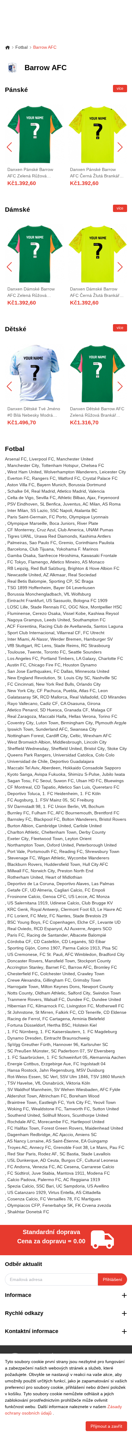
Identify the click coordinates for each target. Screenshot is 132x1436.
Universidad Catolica (73, 754)
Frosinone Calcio (23, 896)
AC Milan (91, 504)
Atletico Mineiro (65, 561)
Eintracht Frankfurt (25, 600)
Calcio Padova (21, 1179)
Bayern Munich (51, 484)
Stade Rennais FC (48, 606)
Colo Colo (105, 754)
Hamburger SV (98, 639)
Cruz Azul (46, 529)
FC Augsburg (20, 800)
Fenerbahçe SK (57, 1205)
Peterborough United (96, 845)
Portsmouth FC (42, 851)
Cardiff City (57, 735)
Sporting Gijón (21, 947)
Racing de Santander (47, 935)
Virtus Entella (61, 1192)
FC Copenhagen (59, 922)
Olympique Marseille (27, 523)
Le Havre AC (109, 909)
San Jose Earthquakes (29, 671)
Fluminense (18, 613)
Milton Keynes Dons (60, 986)
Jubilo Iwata (113, 774)
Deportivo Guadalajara (72, 761)
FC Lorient (17, 915)
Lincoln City (95, 742)
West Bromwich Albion (28, 742)
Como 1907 (48, 947)
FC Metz (38, 915)
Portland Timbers (57, 658)
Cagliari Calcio (68, 890)
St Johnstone (20, 1012)
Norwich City (43, 870)
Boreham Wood (84, 1095)
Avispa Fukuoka (49, 774)
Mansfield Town (60, 960)
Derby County (92, 832)
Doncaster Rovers (24, 960)
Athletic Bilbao (71, 497)
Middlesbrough (67, 742)
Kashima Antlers (95, 536)
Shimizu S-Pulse (83, 774)
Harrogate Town (22, 986)
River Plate (87, 523)
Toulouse (16, 652)
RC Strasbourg (95, 645)
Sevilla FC (46, 497)
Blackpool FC (47, 819)
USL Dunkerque (22, 1160)
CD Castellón (46, 941)
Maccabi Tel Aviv (23, 767)
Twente (34, 652)
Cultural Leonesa (101, 1160)
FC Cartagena (56, 1018)
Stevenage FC (21, 857)
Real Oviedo (19, 928)
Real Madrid (43, 491)
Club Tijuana (41, 549)
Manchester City (23, 465)
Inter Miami (18, 639)
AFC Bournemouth (74, 812)
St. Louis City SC (73, 677)
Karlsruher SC (94, 1044)
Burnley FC (18, 812)
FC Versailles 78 (56, 1198)
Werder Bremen (65, 639)
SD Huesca (51, 709)
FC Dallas (63, 671)
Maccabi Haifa (52, 716)
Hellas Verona (82, 716)
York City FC (78, 1102)
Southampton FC (89, 619)
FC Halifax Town (23, 1128)
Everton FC (18, 478)
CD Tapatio (45, 787)
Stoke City (117, 748)
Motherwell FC (110, 1005)
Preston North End (75, 870)
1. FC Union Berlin (61, 806)
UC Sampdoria (70, 1186)
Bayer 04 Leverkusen (74, 587)
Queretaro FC (105, 787)
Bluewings (114, 780)
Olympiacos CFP (23, 1205)
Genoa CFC (54, 896)
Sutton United (105, 1108)
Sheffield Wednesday (28, 748)
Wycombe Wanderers (88, 857)
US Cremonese (22, 954)
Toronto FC (55, 652)
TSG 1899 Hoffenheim (29, 587)
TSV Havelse (20, 1083)
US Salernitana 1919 (27, 902)
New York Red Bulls (55, 684)
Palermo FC (49, 1179)
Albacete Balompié (88, 935)
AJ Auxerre (74, 928)
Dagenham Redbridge (28, 1134)
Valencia (96, 491)
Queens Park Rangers (29, 754)
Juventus (71, 504)
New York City (20, 690)
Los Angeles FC (22, 658)
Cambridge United (53, 825)
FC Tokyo (16, 561)
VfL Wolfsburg (77, 594)
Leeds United (57, 619)
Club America (70, 529)
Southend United (23, 1115)
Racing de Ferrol (23, 1018)
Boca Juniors (62, 523)
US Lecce (77, 896)
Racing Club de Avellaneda (65, 626)
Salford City (79, 993)
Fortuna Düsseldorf (26, 1025)
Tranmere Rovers (24, 999)
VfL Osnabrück (49, 1083)
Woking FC (18, 1108)
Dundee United (106, 999)
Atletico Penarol (22, 709)
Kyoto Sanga (19, 774)
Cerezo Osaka (46, 613)
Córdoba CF (19, 941)
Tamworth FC (77, 1108)
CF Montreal (19, 787)
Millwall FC (17, 870)
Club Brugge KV (97, 902)
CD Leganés (74, 941)
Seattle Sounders (85, 652)
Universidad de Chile (27, 761)
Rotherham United (25, 877)
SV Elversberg (101, 1050)
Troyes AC (17, 1147)
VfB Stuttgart (19, 645)
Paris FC (15, 935)
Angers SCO (99, 928)
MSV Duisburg (90, 1070)
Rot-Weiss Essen (24, 1076)
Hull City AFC (95, 864)
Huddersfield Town (62, 864)
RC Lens (42, 645)
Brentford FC (106, 812)
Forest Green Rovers (62, 1128)
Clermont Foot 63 (78, 909)
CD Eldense (114, 1012)
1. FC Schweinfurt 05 (67, 1057)
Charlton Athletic (23, 832)
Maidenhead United (104, 1128)
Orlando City (88, 684)
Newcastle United (24, 574)
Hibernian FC (20, 1005)
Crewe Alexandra (24, 980)
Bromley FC (105, 967)
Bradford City (111, 954)
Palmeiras (17, 542)
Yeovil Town (104, 1102)
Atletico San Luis (74, 787)
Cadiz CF (49, 703)
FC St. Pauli (51, 954)
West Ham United (24, 471)
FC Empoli (95, 890)
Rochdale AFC (21, 1121)
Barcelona (17, 549)
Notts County (20, 993)
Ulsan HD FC (89, 780)
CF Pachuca (49, 690)
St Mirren (44, 1012)
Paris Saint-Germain (27, 516)
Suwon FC (63, 780)
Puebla (70, 690)
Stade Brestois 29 (90, 915)
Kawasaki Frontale (99, 555)
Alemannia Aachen (108, 1057)
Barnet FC (56, 967)
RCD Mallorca (53, 697)
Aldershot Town (22, 1095)
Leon (103, 690)
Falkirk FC (66, 1012)
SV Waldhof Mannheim (29, 1089)
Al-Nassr (39, 639)
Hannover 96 (65, 1044)
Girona (93, 703)
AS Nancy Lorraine (25, 1141)
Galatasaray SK (22, 697)
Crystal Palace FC (100, 478)
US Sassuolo (58, 600)
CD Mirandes (113, 697)
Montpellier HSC (106, 606)
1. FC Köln (90, 793)
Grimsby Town (87, 980)
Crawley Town (90, 973)
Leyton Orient (78, 838)
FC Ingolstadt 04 (89, 1063)
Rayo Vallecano (22, 703)
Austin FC (16, 664)
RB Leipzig (17, 568)
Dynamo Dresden (24, 1038)
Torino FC (107, 716)
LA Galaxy (86, 658)
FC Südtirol (18, 1173)
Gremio (66, 542)
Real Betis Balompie (26, 581)
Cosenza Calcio (22, 1198)
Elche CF (86, 922)
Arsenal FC (16, 459)
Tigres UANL (19, 536)
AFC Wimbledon (80, 954)
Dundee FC (78, 999)
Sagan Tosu (18, 780)
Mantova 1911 (70, 1173)
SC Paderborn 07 (68, 1050)
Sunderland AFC (52, 729)
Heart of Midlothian (63, 877)
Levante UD (109, 922)
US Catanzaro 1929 (26, 1192)
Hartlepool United (87, 1121)
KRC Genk (17, 909)
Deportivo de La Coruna (30, 883)
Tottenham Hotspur (60, 465)
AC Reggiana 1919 (81, 1179)
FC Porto (58, 516)
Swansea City (83, 729)
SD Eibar (97, 941)
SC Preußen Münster (28, 1050)
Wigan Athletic (51, 857)
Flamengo (38, 561)
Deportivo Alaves (72, 883)
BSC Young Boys (23, 922)
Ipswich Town (20, 729)
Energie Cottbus (23, 1063)
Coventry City (20, 722)
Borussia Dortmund (87, 484)
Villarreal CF (69, 632)
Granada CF (76, 709)
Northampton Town (25, 845)
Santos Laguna (108, 626)
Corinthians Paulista (95, 542)
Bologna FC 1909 (90, 600)
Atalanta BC (85, 510)
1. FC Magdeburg (100, 1031)
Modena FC (98, 1173)
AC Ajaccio (62, 1134)
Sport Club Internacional (30, 632)
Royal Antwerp (44, 909)
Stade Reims (66, 645)
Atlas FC (87, 690)
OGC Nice (78, 606)
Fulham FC (42, 812)
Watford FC (69, 478)
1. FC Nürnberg (22, 1031)
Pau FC (117, 1147)
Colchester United (57, 973)
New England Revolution (31, 677)
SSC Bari (45, 1186)
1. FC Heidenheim (60, 793)
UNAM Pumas (99, 529)
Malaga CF (101, 709)
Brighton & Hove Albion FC (93, 568)
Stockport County (94, 960)
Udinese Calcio (64, 902)
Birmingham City (77, 722)
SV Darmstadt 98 (24, 806)
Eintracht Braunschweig (67, 1038)
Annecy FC (40, 1147)
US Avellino (98, 1186)
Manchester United (74, 459)
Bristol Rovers (112, 819)
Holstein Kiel (85, 1025)
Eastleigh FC (51, 1102)
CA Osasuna (72, 703)
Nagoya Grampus (24, 619)
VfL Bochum (92, 806)
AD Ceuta (49, 1160)
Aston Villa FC (20, 484)
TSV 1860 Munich (108, 1076)
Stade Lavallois (96, 1153)
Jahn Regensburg (56, 1070)
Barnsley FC (19, 819)
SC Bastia (69, 1153)
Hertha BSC (58, 1025)
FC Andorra (18, 1166)
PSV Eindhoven (22, 504)
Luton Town (47, 722)
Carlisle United (87, 825)
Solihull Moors (56, 1115)
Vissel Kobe (74, 613)
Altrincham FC (53, 1095)
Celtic (75, 735)
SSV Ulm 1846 (74, 1076)
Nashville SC (104, 677)
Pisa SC (110, 947)
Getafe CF (17, 890)
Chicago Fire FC (44, 664)
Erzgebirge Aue (56, 1063)
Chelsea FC (92, 465)
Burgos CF (71, 1160)
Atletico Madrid (71, 491)
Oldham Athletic (50, 993)
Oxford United (60, 845)
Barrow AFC (79, 967)
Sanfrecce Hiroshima (58, 555)
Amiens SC (86, 1134)
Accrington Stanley (25, 967)
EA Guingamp (94, 1141)
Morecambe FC (53, 1121)
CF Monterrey (20, 529)
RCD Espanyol (48, 928)
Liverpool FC (41, 459)
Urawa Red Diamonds (55, 536)
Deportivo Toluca (23, 793)
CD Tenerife (89, 1012)
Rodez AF (47, 1153)
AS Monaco (93, 561)
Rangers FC (44, 478)
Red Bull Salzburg (48, 568)
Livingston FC (80, 1005)
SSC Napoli (61, 510)
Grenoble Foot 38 (70, 1147)
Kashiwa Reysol (103, 613)
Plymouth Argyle (110, 722)
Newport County (97, 986)
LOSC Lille (17, 606)
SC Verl (50, 1076)
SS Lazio (39, 510)
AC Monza (99, 896)
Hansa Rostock (22, 1070)
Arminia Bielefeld (88, 1018)
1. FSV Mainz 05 (51, 800)
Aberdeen (50, 767)
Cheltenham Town (58, 832)
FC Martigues (87, 1198)
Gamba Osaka (21, 555)
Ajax (91, 497)
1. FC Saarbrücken (25, 1057)
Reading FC (71, 851)
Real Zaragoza (21, 716)
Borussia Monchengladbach (34, 594)
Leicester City (112, 471)
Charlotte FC (110, 658)
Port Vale (16, 851)
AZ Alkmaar (54, 574)
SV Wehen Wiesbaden (76, 1089)
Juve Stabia (43, 1173)
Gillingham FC (57, 980)
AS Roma (111, 504)
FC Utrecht (93, 632)
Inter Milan (17, 510)
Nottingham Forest (25, 735)
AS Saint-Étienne (62, 1141)
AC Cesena (68, 1166)
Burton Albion (20, 825)
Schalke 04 (18, 491)
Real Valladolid (84, 697)
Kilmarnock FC (50, 1005)
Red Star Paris (21, 1153)
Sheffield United (66, 748)
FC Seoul (42, 780)
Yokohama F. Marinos (77, 549)
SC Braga (84, 581)
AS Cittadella (88, 1192)
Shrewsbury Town (102, 851)
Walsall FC (54, 999)
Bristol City (94, 748)
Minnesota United (92, 671)
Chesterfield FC (22, 973)
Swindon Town (107, 993)
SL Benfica (50, 504)
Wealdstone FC (46, 1108)
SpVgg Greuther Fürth (29, 1044)
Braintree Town (22, 1102)
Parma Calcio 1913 (81, 947)
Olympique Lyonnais (88, 516)
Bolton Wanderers (79, 819)
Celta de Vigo (20, 497)
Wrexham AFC (97, 735)
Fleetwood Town (47, 838)
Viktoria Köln (78, 1083)
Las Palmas (102, 883)
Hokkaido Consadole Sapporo (92, 767)
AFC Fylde (110, 1089)
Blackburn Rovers (24, 864)
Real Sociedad (82, 574)
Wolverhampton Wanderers (70, 471)
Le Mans (98, 1147)
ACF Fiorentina (22, 626)
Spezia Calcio (20, 1186)
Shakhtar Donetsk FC (28, 1211)
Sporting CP (60, 581)
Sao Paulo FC (42, 542)
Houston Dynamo (80, 664)
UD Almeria (41, 890)
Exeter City (18, 838)
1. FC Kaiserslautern (60, 1031)
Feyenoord (108, 497)
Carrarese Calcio (97, 1166)
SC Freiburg (82, 800)
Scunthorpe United (90, 1115)
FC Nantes (59, 915)
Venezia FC (43, 1166)
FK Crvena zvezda (93, 1205)
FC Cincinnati (20, 684)
